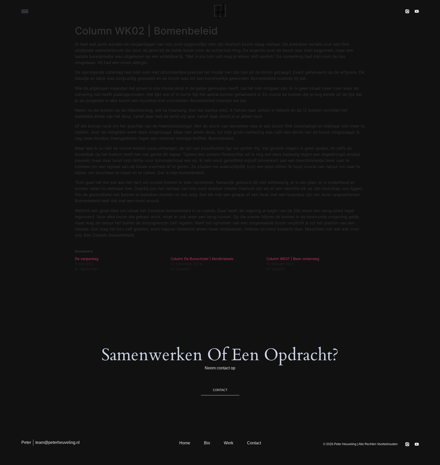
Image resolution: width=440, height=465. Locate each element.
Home (184, 443)
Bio (207, 443)
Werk (228, 443)
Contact (254, 443)
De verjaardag (87, 258)
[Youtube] (417, 11)
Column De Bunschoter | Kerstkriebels (202, 258)
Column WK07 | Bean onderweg (292, 258)
